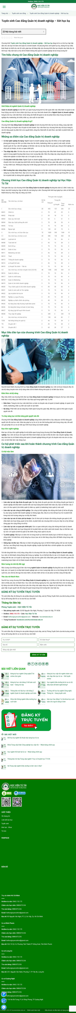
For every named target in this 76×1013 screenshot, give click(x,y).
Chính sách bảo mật (33, 1010)
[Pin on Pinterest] (43, 664)
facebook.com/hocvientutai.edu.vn (30, 620)
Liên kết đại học (6, 820)
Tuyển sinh (5, 823)
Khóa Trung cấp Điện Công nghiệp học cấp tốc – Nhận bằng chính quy (31, 745)
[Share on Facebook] (32, 664)
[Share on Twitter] (36, 664)
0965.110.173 (17, 901)
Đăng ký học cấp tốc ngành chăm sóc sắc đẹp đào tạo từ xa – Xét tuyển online (60, 676)
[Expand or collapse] (43, 31)
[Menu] (3, 7)
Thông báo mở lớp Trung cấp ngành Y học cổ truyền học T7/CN (28, 759)
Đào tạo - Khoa (6, 827)
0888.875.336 (21, 905)
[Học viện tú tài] (40, 6)
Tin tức (3, 831)
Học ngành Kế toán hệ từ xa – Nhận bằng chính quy (24, 752)
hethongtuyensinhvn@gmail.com (19, 617)
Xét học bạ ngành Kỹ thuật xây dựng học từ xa (23, 738)
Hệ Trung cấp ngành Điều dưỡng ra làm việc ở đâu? (24, 766)
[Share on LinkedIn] (47, 664)
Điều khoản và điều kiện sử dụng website (58, 1010)
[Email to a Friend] (39, 664)
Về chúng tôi (5, 816)
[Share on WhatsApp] (29, 664)
